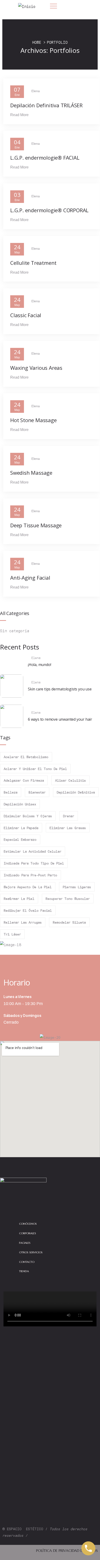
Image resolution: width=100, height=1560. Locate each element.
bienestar (37, 792)
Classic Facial (25, 315)
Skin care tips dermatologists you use (60, 689)
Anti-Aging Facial (30, 577)
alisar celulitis (70, 780)
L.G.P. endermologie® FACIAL (45, 157)
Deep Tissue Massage (36, 525)
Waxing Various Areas (36, 367)
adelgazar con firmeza (24, 780)
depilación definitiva (76, 792)
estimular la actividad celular (32, 851)
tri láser (12, 934)
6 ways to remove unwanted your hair (60, 719)
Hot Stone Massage (33, 420)
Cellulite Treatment (33, 262)
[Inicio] (26, 6)
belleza (10, 792)
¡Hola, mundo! (39, 664)
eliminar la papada (21, 827)
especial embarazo (20, 839)
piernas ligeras (77, 886)
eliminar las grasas (68, 827)
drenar (68, 816)
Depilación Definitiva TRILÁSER (46, 105)
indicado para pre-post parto (30, 875)
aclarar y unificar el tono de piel (35, 768)
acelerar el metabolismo (26, 756)
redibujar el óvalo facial (28, 910)
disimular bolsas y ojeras (28, 816)
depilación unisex (20, 804)
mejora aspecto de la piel (28, 886)
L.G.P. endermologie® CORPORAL (49, 210)
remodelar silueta (69, 922)
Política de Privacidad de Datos (67, 1550)
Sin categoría (14, 630)
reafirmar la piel (19, 898)
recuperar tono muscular (68, 898)
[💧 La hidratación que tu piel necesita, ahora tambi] (50, 1446)
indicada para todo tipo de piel (34, 863)
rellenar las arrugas (23, 922)
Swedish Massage (31, 472)
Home (36, 42)
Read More (19, 115)
